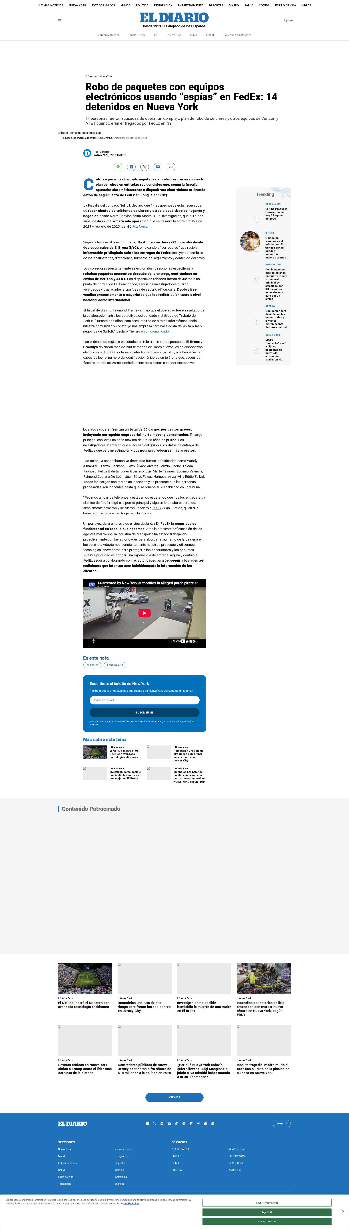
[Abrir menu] (59, 20)
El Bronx (92, 665)
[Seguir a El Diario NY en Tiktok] (176, 1123)
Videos (306, 5)
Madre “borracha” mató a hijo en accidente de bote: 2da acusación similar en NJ (275, 349)
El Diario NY (91, 76)
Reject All (267, 1212)
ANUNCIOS (235, 1170)
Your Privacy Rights (267, 1202)
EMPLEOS (177, 1156)
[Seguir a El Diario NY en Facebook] (147, 1123)
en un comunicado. (155, 331)
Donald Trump (136, 35)
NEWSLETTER (237, 1149)
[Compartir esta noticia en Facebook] (131, 167)
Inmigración (163, 5)
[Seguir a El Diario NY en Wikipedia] (198, 1123)
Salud (248, 5)
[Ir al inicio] (72, 1123)
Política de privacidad (150, 721)
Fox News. (140, 226)
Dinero (234, 5)
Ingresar (289, 20)
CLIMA (175, 1163)
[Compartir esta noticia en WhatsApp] (118, 167)
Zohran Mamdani (108, 35)
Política (142, 5)
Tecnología (64, 1183)
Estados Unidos (103, 5)
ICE (156, 35)
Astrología (273, 204)
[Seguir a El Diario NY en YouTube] (169, 1123)
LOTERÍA (177, 1170)
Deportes (216, 5)
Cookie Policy (131, 1203)
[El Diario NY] (174, 20)
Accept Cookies (267, 1221)
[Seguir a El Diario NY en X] (154, 1123)
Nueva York (77, 5)
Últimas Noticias (50, 5)
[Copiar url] (171, 167)
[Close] (343, 1211)
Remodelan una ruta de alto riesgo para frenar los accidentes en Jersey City (188, 755)
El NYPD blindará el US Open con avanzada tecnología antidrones (124, 754)
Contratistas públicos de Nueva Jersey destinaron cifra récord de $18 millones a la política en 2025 (144, 1069)
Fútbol (210, 35)
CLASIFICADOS (180, 1149)
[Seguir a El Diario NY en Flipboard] (191, 1123)
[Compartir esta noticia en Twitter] (144, 167)
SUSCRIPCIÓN (237, 1156)
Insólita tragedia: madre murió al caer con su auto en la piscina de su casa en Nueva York (263, 1069)
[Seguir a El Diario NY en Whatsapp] (205, 1123)
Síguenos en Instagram (237, 35)
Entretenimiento (191, 5)
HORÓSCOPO (236, 1163)
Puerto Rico (174, 35)
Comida (264, 5)
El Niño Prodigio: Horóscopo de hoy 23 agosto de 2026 (276, 213)
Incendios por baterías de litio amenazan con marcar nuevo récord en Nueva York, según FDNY (190, 776)
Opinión (119, 1183)
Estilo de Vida (285, 5)
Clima (193, 35)
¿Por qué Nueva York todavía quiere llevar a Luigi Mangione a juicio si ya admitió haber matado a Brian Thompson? (203, 1071)
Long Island (115, 665)
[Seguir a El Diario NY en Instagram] (162, 1123)
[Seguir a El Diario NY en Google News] (183, 1123)
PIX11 (157, 508)
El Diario (104, 151)
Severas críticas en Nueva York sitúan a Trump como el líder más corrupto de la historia (85, 1069)
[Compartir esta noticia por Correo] (158, 167)
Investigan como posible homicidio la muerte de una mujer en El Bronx (125, 775)
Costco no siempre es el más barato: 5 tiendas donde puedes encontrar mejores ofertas (275, 247)
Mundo (126, 5)
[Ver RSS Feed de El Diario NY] (212, 1123)
